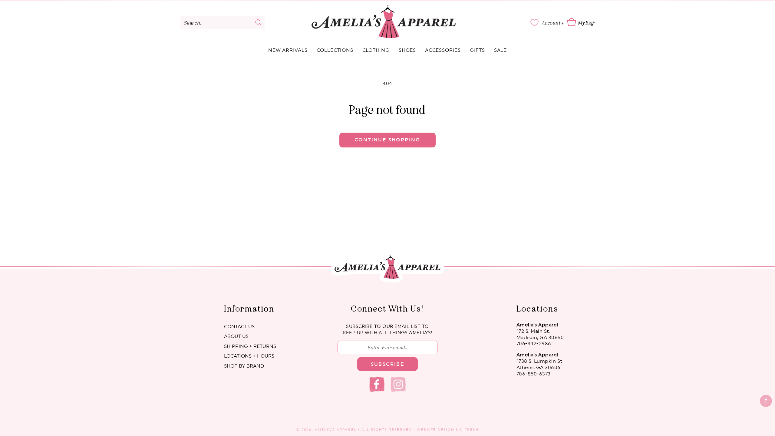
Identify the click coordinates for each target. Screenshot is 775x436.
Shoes (407, 50)
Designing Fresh (458, 429)
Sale (500, 50)
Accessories (443, 50)
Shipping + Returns (250, 346)
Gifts (477, 50)
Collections (335, 50)
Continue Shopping (387, 139)
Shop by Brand (244, 366)
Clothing (376, 50)
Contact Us (239, 326)
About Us (236, 336)
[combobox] (222, 22)
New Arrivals (288, 50)
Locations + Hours (249, 356)
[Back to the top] (766, 401)
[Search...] (258, 22)
